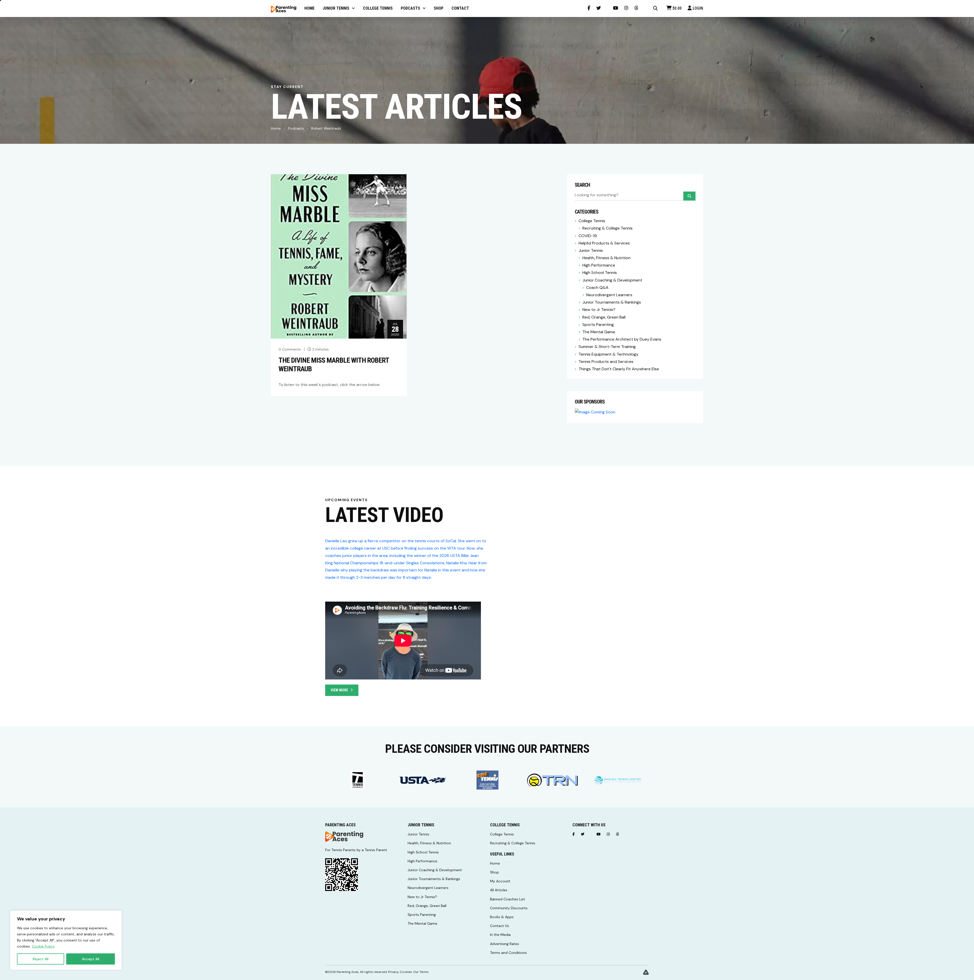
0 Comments (290, 349)
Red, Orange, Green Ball (603, 317)
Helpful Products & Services (604, 243)
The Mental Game (598, 331)
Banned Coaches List (507, 899)
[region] (66, 940)
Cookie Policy (43, 946)
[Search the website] (655, 8)
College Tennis (592, 220)
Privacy (393, 972)
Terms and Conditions (508, 952)
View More (339, 690)
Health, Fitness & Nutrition (606, 257)
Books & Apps (502, 917)
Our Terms (421, 972)
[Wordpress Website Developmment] (646, 972)
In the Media (500, 934)
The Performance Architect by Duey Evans (621, 339)
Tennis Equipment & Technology (608, 354)
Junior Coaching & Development (612, 280)
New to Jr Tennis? (598, 309)
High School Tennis (599, 272)
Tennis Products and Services (606, 361)
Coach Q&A (597, 287)
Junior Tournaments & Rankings (611, 302)
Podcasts (296, 128)
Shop (494, 872)
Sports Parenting (598, 324)
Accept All (90, 959)
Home (276, 128)
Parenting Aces (348, 972)
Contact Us (499, 925)
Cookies (406, 972)
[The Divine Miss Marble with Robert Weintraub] (339, 256)
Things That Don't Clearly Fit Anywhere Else (619, 368)
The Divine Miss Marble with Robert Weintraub (334, 364)
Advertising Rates (504, 943)
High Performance (598, 265)
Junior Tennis (591, 250)
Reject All (40, 959)
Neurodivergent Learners (609, 294)
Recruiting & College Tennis (607, 228)
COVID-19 (588, 235)
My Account (500, 881)
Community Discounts (509, 908)
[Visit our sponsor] (357, 780)
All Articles (498, 890)
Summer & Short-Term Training (607, 346)
